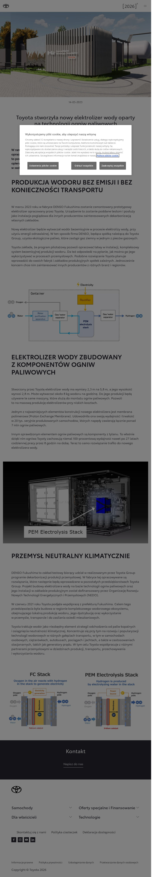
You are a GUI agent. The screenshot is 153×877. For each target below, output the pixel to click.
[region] (76, 150)
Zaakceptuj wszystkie (113, 165)
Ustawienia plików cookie (43, 165)
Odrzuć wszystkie (84, 165)
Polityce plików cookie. (108, 155)
